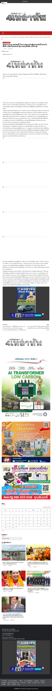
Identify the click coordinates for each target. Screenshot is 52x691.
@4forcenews (31, 592)
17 (13, 521)
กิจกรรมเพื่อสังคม (28, 680)
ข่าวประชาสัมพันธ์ (6, 42)
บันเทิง (8, 684)
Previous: (14, 327)
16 (5, 521)
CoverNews (28, 688)
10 (13, 518)
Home (18, 684)
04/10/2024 (10, 48)
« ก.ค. (3, 530)
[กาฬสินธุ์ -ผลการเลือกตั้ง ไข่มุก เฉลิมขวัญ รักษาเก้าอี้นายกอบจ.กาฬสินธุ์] (14, 579)
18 (19, 521)
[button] (3, 33)
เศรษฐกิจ (4, 682)
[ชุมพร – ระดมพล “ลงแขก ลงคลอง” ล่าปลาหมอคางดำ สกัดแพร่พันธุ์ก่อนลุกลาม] (14, 553)
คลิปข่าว (43, 682)
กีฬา (39, 682)
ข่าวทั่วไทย (30, 558)
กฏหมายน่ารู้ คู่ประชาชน (13, 682)
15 (47, 518)
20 (33, 521)
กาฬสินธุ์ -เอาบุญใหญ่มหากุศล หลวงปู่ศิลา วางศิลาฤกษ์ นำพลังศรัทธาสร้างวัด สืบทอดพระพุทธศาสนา (38, 564)
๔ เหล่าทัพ (42, 680)
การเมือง (29, 682)
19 (25, 521)
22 (47, 521)
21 (40, 521)
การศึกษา (20, 680)
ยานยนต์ (34, 682)
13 (33, 518)
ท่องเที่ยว (36, 680)
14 (40, 518)
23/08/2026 (10, 565)
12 (25, 518)
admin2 (5, 48)
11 (19, 518)
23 (5, 524)
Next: (38, 327)
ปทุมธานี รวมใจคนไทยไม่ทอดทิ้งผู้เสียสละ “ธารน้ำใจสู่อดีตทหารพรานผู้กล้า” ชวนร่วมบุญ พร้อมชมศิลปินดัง (38, 590)
